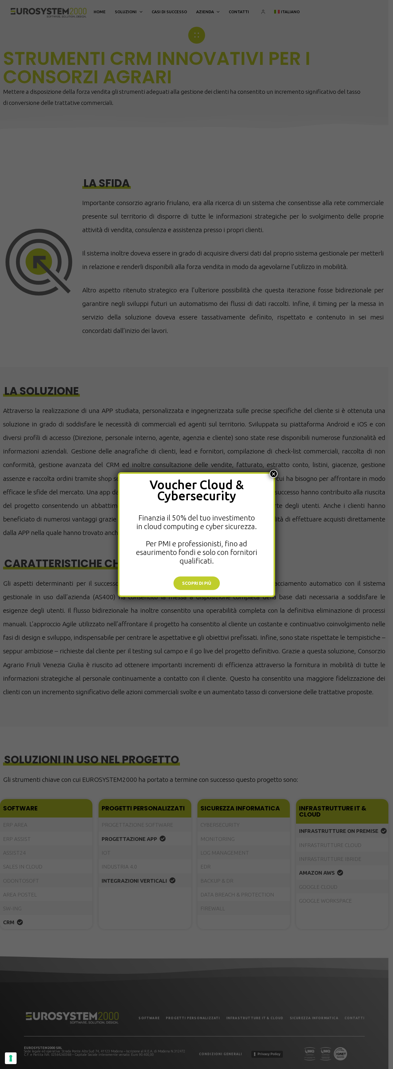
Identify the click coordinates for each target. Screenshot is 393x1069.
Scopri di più (196, 583)
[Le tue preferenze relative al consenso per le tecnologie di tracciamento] (11, 1058)
